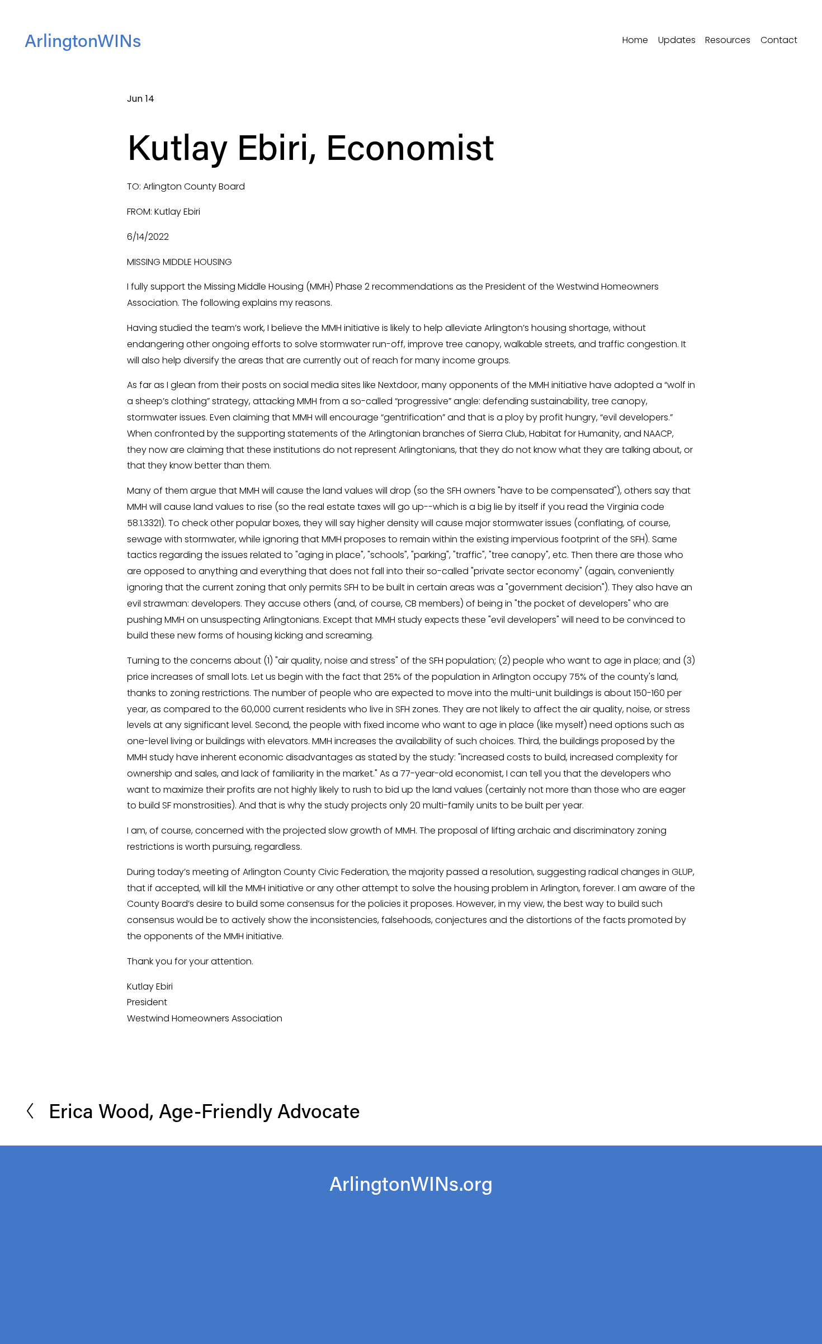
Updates (677, 40)
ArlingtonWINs (83, 40)
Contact (778, 40)
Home (635, 40)
